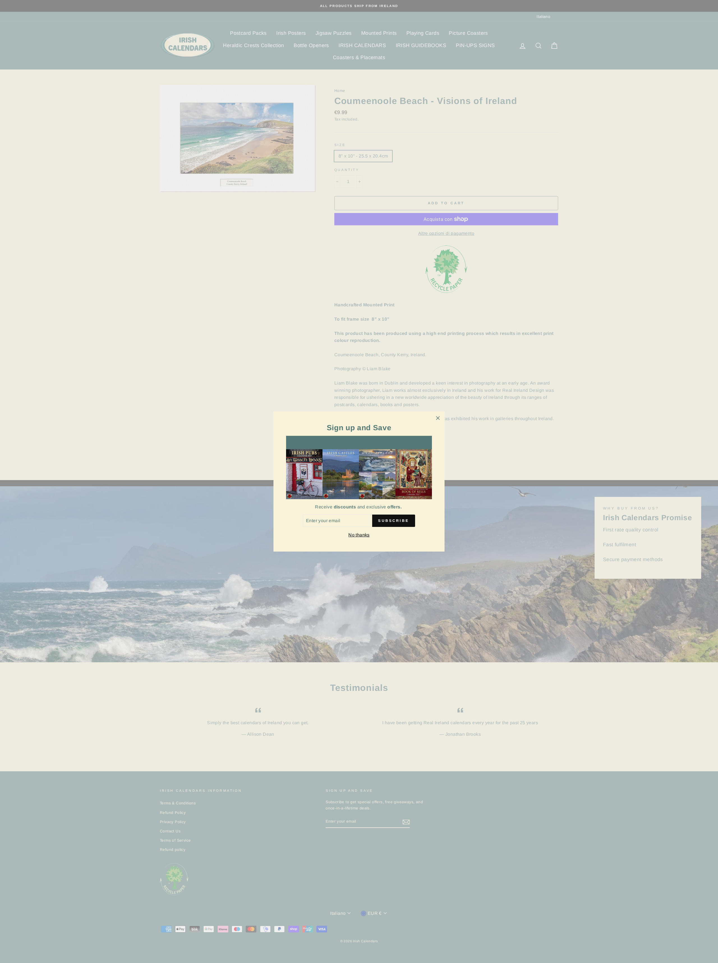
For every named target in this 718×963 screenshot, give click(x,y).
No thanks (359, 535)
